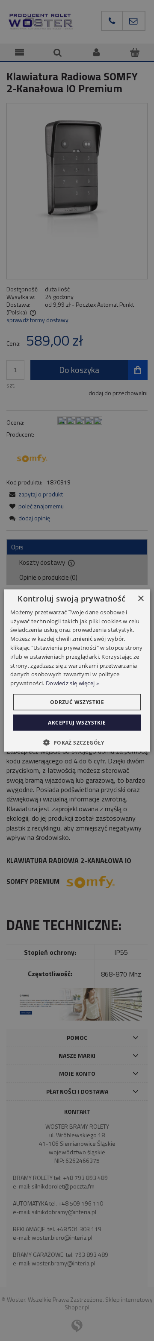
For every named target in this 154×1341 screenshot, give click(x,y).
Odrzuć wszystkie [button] (77, 702)
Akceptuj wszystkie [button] (77, 722)
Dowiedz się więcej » (72, 683)
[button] (77, 742)
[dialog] (77, 670)
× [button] (140, 598)
